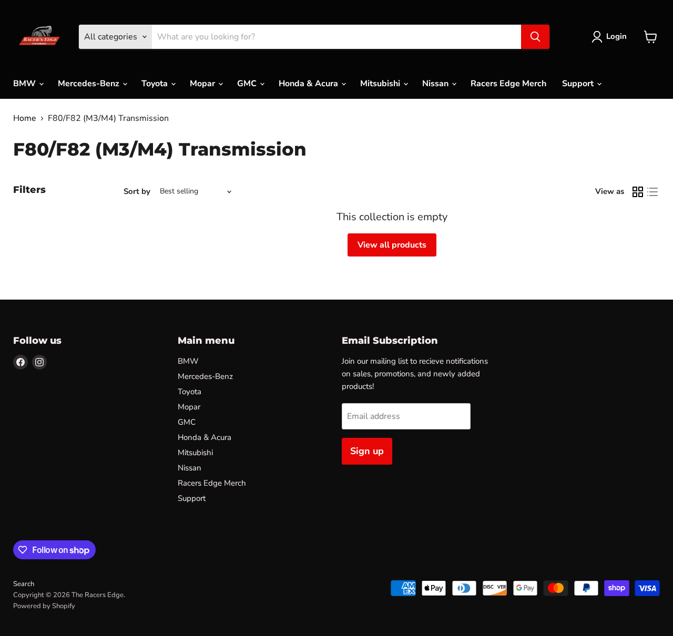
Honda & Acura (309, 83)
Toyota (155, 83)
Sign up (367, 451)
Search (23, 584)
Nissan (436, 83)
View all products (392, 245)
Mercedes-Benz (89, 83)
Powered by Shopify (44, 606)
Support (579, 83)
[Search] (535, 37)
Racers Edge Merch (508, 83)
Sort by (137, 191)
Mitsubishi (381, 83)
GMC (248, 83)
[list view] (652, 191)
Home (24, 118)
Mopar (203, 83)
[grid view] (637, 191)
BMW (25, 83)
